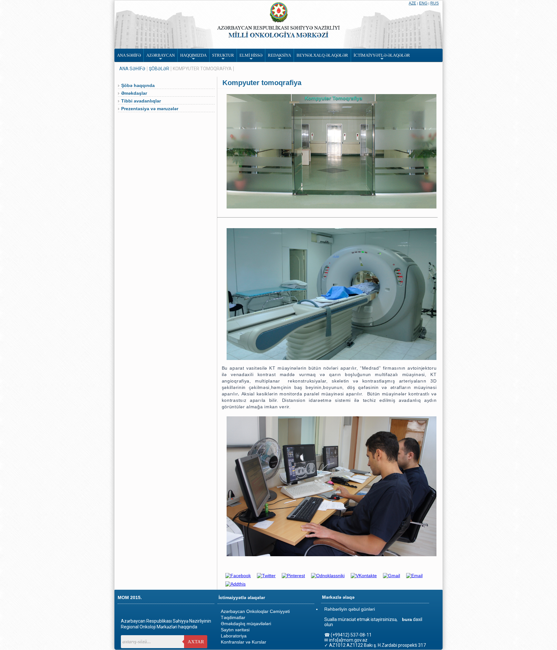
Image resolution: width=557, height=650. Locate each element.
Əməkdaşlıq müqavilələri (246, 623)
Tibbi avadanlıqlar (141, 100)
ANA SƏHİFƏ (132, 68)
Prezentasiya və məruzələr (149, 108)
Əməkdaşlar (134, 93)
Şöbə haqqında (138, 85)
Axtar (196, 641)
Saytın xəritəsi (235, 629)
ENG (423, 3)
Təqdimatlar (233, 617)
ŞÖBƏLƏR (159, 68)
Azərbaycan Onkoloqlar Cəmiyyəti (255, 611)
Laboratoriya (234, 635)
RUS (434, 3)
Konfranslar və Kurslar (243, 642)
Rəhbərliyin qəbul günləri (349, 609)
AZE (412, 3)
